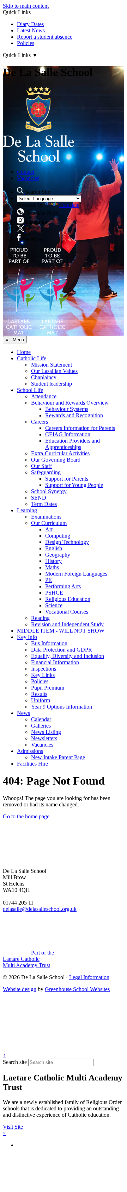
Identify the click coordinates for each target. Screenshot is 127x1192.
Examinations (46, 517)
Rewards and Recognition (74, 415)
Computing (57, 536)
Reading (40, 618)
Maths (52, 567)
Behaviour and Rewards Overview (70, 403)
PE (48, 580)
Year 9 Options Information (61, 707)
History (53, 561)
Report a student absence (44, 37)
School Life (30, 390)
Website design (19, 989)
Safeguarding (46, 472)
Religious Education (67, 599)
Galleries (41, 726)
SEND (38, 498)
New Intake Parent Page (58, 757)
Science (53, 605)
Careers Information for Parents (80, 428)
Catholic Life (31, 358)
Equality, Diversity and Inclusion (67, 656)
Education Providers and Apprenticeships (72, 444)
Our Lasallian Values (54, 371)
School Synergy (49, 491)
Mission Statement (51, 365)
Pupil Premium (47, 688)
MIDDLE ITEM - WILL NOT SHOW (60, 631)
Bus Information (49, 643)
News (23, 713)
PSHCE (54, 593)
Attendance (43, 396)
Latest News (31, 30)
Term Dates (44, 504)
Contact (25, 172)
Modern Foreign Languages (76, 574)
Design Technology (67, 542)
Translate (69, 205)
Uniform (40, 700)
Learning (27, 510)
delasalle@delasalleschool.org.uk (40, 909)
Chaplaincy (43, 377)
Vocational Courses (66, 612)
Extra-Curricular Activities (60, 453)
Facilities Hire (32, 764)
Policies (25, 43)
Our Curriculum (49, 523)
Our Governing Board (55, 460)
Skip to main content (26, 6)
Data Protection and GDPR (61, 650)
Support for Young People (74, 485)
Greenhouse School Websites (77, 989)
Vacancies (28, 178)
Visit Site (13, 1127)
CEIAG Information (67, 434)
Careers (39, 422)
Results (39, 694)
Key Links (43, 675)
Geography (57, 555)
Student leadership (51, 384)
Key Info (27, 637)
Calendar (41, 719)
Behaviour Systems (66, 409)
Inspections (43, 669)
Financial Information (55, 662)
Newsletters (44, 738)
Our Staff (41, 466)
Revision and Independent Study (67, 624)
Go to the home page (26, 816)
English (53, 548)
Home (24, 352)
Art (49, 529)
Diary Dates (30, 24)
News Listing (46, 732)
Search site (15, 1062)
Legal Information (89, 977)
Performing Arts (63, 586)
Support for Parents (66, 479)
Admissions (30, 751)
